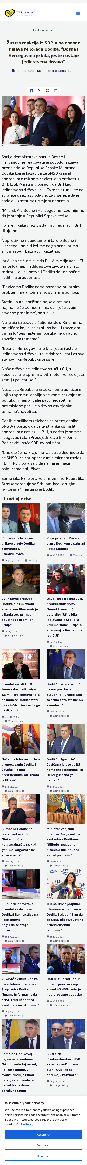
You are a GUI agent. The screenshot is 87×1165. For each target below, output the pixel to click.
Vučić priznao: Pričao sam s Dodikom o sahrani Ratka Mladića (66, 543)
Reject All (43, 1156)
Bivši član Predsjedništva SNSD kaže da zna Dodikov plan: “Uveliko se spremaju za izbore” (63, 1064)
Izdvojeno (43, 30)
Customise (43, 1145)
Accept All (43, 1134)
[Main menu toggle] (78, 13)
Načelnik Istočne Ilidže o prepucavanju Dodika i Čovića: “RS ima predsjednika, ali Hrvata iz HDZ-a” (21, 769)
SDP (70, 70)
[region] (43, 1130)
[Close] (82, 1099)
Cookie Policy (24, 1124)
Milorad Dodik (56, 70)
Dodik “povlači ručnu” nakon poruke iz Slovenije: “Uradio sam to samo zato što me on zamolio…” (65, 694)
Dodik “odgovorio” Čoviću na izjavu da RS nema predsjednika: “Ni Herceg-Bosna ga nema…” (65, 769)
